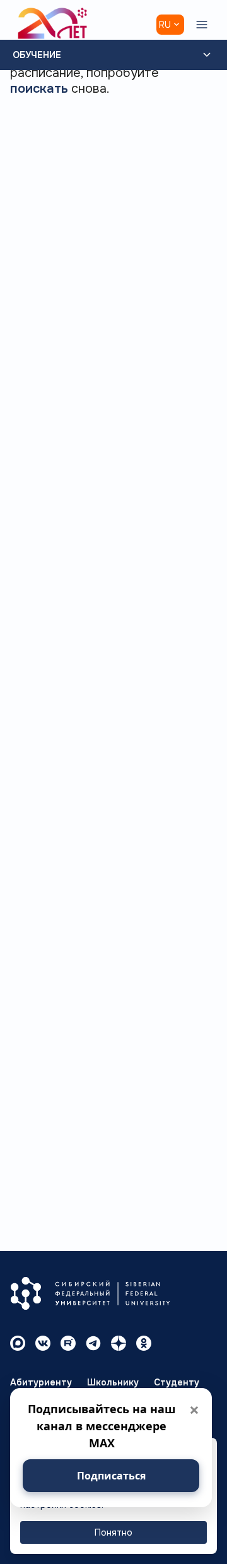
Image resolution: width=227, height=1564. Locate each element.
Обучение (37, 55)
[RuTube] (68, 1343)
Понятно (113, 1532)
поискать (39, 89)
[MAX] (17, 1343)
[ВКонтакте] (42, 1343)
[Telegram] (93, 1343)
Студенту (176, 1382)
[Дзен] (118, 1343)
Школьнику (113, 1382)
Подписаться (111, 1476)
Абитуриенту (41, 1382)
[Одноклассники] (143, 1343)
